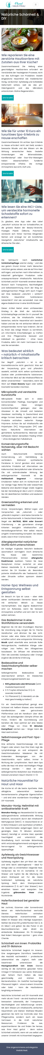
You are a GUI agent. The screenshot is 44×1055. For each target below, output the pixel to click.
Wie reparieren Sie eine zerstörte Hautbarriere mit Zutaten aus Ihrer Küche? (20, 58)
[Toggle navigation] (35, 4)
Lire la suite (8, 97)
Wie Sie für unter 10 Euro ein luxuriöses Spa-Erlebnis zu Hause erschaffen (21, 134)
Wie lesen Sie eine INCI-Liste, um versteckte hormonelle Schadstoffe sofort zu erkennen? (21, 212)
